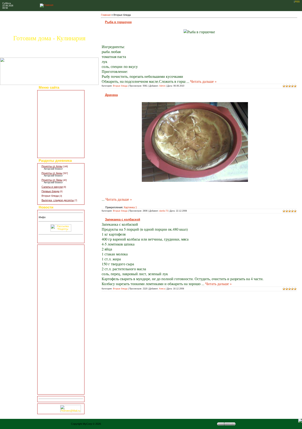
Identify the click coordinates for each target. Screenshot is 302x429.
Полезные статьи (51, 110)
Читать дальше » (203, 81)
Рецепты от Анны (52, 173)
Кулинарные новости (53, 118)
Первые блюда (50, 191)
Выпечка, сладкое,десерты (58, 200)
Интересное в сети (52, 136)
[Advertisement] (61, 319)
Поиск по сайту (50, 153)
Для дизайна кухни (52, 149)
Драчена (111, 95)
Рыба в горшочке (118, 22)
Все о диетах (49, 114)
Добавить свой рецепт (54, 105)
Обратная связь (51, 145)
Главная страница (52, 93)
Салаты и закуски (52, 186)
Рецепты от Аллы (52, 166)
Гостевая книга (50, 140)
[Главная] (46, 5)
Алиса (162, 288)
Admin (162, 86)
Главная (106, 14)
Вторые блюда (50, 195)
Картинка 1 (130, 207)
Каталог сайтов (50, 132)
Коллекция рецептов (53, 97)
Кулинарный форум (53, 123)
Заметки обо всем (52, 127)
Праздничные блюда (53, 101)
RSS (297, 1)
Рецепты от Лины (52, 180)
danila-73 (163, 211)
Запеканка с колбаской (122, 219)
